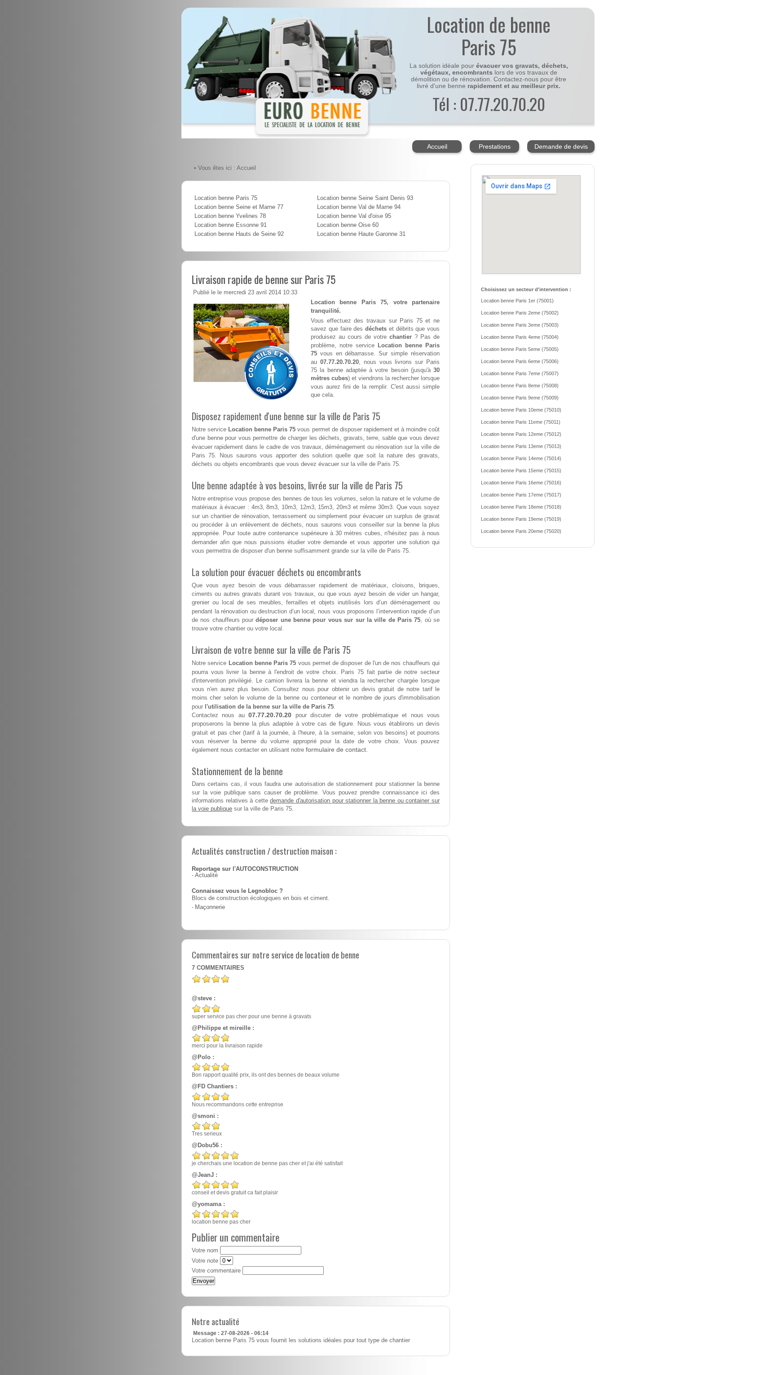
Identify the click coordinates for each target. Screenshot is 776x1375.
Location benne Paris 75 (225, 198)
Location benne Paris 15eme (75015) (521, 470)
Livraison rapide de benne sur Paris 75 (263, 279)
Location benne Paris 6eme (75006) (520, 361)
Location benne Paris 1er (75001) (517, 300)
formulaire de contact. (337, 749)
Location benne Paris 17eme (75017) (521, 494)
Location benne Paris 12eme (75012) (521, 434)
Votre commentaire (216, 1271)
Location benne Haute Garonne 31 (361, 234)
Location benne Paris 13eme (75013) (521, 446)
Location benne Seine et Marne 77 (238, 207)
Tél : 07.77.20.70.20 (488, 103)
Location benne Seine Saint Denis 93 (365, 198)
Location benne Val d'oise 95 (354, 216)
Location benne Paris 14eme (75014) (521, 458)
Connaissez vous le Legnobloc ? (237, 891)
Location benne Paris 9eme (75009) (520, 397)
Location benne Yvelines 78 (230, 216)
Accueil (437, 146)
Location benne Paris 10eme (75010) (521, 409)
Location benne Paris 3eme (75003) (520, 325)
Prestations (495, 146)
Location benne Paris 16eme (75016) (521, 482)
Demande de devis (561, 146)
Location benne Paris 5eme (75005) (520, 349)
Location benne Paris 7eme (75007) (520, 373)
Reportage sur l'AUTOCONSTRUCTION (245, 869)
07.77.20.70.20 (269, 715)
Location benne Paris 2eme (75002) (520, 312)
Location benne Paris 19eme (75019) (521, 519)
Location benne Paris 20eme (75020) (521, 531)
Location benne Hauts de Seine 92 (239, 234)
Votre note (205, 1261)
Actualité (206, 875)
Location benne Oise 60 (348, 225)
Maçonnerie (210, 907)
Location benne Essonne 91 (230, 225)
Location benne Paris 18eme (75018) (521, 507)
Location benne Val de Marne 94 (359, 207)
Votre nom (205, 1250)
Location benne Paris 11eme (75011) (520, 422)
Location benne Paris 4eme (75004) (520, 337)
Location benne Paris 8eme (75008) (520, 385)
